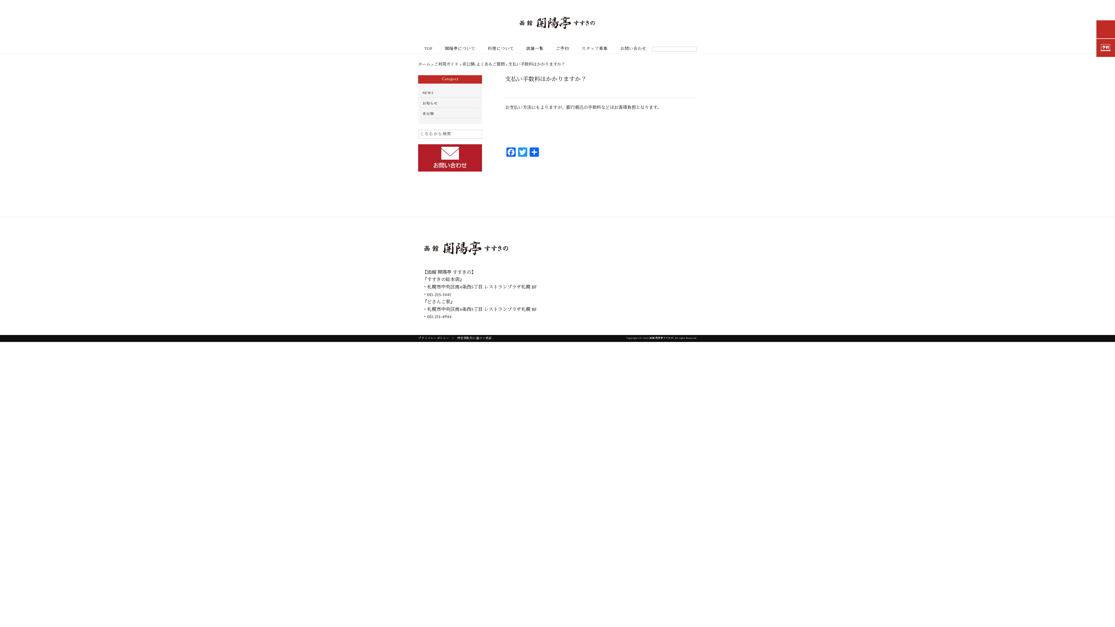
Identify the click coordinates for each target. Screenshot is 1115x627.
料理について (501, 49)
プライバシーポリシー (433, 338)
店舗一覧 (535, 49)
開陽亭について (460, 49)
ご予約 (562, 49)
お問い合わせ (633, 49)
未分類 (428, 114)
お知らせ (430, 103)
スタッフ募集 (595, 49)
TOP (428, 49)
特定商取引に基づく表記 (474, 338)
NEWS (428, 93)
